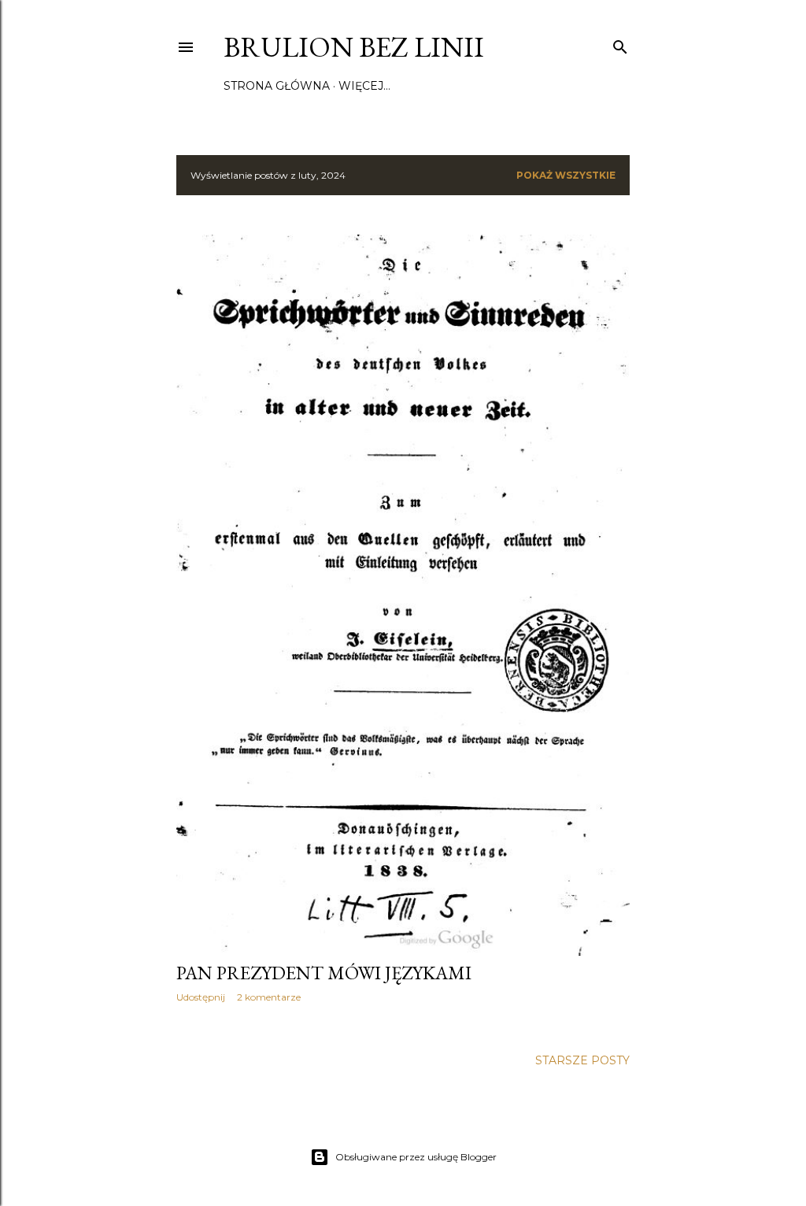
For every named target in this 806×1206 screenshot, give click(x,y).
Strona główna (277, 86)
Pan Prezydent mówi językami (323, 972)
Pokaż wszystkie (566, 175)
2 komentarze (269, 997)
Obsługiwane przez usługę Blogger (416, 1157)
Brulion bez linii (354, 46)
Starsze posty (582, 1060)
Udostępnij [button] (200, 997)
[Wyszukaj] (620, 43)
